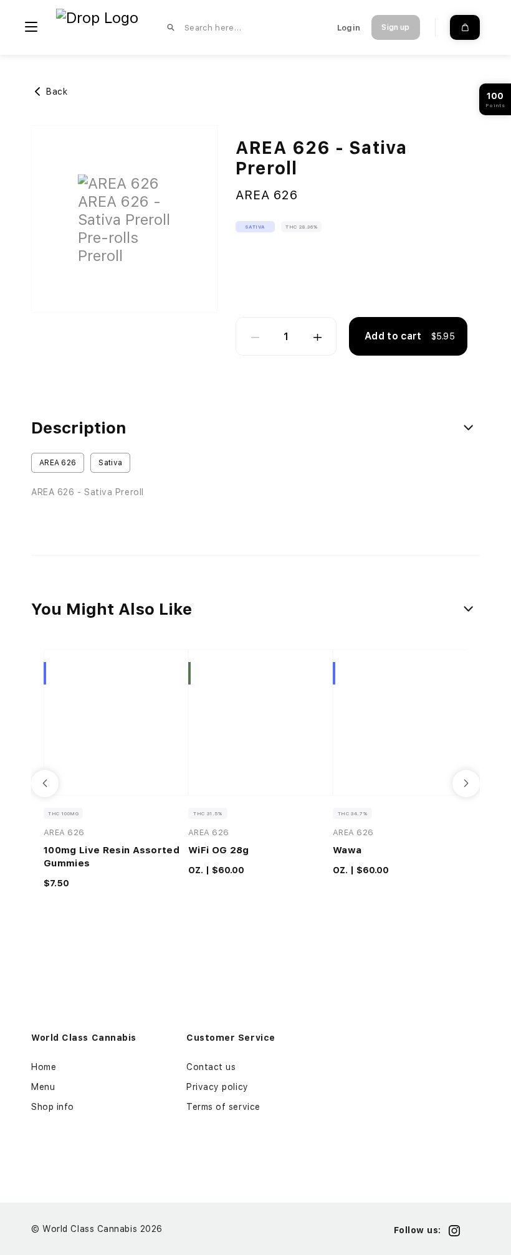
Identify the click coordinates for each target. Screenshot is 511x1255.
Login (348, 27)
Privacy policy (217, 1087)
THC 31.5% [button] (207, 813)
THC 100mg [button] (63, 813)
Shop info (52, 1107)
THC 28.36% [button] (301, 227)
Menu (43, 1087)
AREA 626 (266, 194)
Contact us (211, 1067)
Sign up (395, 27)
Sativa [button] (255, 227)
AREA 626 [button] (57, 462)
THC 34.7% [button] (352, 813)
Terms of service (223, 1107)
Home (43, 1067)
